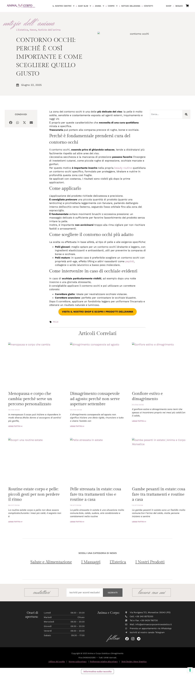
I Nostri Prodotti (150, 562)
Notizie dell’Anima (130, 6)
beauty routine (123, 167)
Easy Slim (83, 6)
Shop (168, 6)
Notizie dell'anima (49, 29)
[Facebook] (127, 639)
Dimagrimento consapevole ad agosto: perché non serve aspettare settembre (95, 398)
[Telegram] (138, 639)
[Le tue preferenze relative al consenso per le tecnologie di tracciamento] (190, 670)
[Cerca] (186, 114)
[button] (10, 122)
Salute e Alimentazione (51, 562)
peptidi (129, 261)
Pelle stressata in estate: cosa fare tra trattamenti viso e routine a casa (95, 494)
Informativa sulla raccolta (97, 671)
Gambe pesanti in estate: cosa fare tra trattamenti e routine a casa (158, 494)
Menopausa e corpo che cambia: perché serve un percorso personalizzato (30, 398)
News (33, 29)
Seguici (179, 6)
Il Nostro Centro (62, 6)
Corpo (111, 6)
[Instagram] (133, 639)
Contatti (148, 6)
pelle (55, 322)
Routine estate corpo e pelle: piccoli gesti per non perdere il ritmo (34, 494)
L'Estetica (22, 29)
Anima (98, 6)
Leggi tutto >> (15, 426)
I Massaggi (90, 562)
